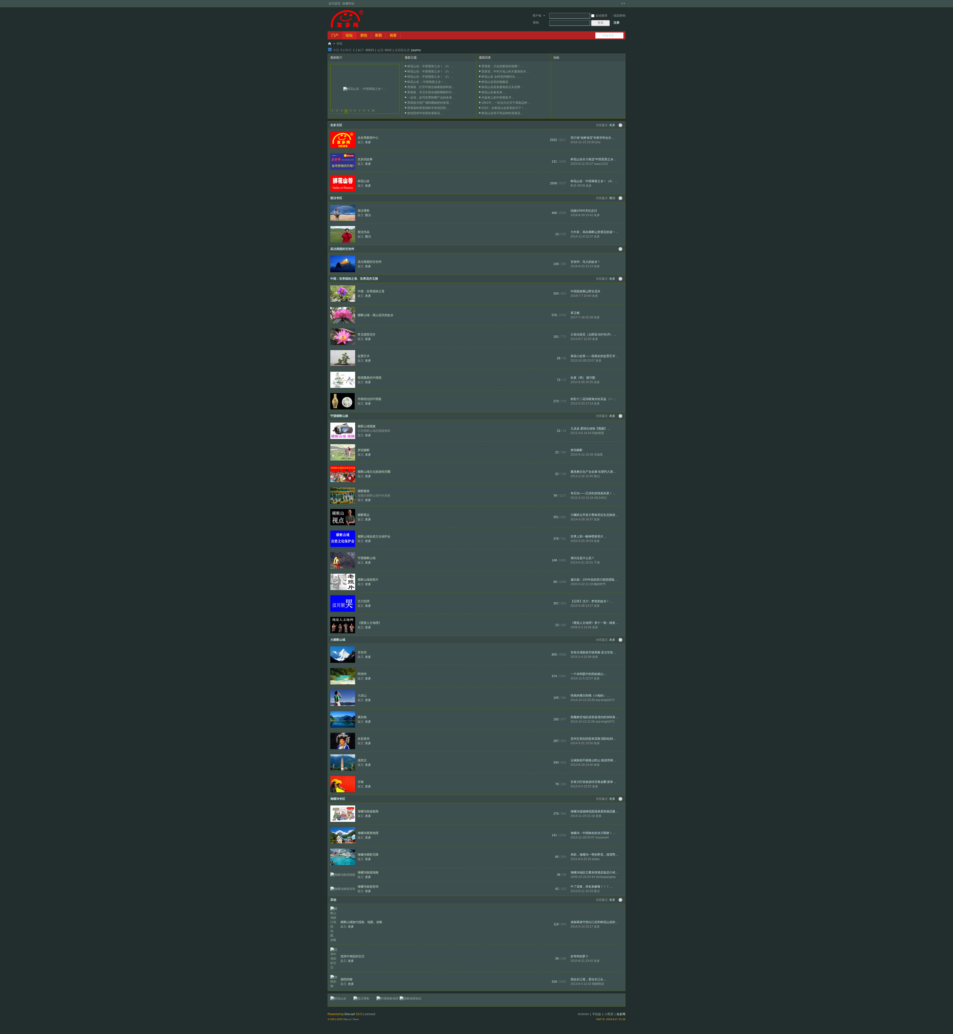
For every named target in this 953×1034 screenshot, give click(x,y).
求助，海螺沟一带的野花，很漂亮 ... (594, 854)
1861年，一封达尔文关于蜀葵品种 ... (505, 102)
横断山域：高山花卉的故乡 (375, 315)
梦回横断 (364, 450)
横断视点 (364, 515)
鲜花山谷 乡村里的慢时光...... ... (501, 76)
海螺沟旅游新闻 (368, 811)
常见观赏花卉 (366, 334)
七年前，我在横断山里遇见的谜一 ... (594, 232)
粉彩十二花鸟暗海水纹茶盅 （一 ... (593, 399)
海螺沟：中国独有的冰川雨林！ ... (593, 833)
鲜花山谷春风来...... (494, 92)
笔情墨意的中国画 (369, 377)
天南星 (598, 454)
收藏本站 (348, 3)
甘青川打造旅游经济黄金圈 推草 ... (593, 782)
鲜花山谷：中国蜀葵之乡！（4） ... (430, 66)
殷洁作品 (364, 232)
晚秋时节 (600, 584)
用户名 (537, 15)
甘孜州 (362, 652)
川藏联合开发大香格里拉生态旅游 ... (594, 515)
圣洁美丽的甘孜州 (342, 249)
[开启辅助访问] (618, 3)
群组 (363, 35)
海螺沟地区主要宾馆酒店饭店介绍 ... (594, 872)
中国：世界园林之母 (371, 291)
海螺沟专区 (337, 799)
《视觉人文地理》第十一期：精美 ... (594, 623)
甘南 (361, 782)
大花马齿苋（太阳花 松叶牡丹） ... (593, 334)
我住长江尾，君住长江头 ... (588, 979)
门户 (334, 35)
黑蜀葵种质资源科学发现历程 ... (428, 108)
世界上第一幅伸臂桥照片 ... (588, 536)
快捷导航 (608, 35)
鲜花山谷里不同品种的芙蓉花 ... (502, 113)
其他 (333, 899)
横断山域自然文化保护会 (374, 536)
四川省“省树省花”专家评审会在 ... (592, 137)
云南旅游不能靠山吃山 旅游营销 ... (593, 760)
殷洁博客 (364, 210)
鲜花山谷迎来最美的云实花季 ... (502, 87)
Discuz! (349, 1014)
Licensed (369, 1014)
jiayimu (416, 50)
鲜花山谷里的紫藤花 (494, 82)
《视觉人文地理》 (369, 623)
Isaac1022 (601, 164)
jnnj (597, 142)
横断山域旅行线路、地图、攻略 (361, 922)
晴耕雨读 (598, 984)
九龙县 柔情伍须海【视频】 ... (590, 428)
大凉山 (362, 695)
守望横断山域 (366, 558)
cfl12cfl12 (600, 498)
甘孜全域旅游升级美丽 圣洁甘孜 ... (593, 652)
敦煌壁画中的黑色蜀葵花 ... (425, 113)
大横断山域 (337, 639)
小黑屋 (608, 1014)
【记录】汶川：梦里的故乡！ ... (591, 601)
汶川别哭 (364, 601)
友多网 (330, 43)
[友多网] (347, 19)
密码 (536, 22)
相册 (393, 35)
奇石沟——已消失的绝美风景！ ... (593, 493)
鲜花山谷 (364, 181)
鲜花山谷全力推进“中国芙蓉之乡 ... (593, 159)
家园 (378, 35)
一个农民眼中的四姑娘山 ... (588, 674)
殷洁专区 (336, 198)
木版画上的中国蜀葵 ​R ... (497, 97)
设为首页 (334, 3)
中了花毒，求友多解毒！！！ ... (591, 886)
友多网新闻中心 (368, 137)
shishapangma (606, 877)
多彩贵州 (364, 738)
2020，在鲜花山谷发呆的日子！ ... (504, 108)
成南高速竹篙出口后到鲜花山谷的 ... (594, 922)
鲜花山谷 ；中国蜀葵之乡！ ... (427, 82)
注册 (616, 22)
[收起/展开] (620, 125)
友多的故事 (365, 159)
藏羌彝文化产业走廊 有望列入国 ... (593, 471)
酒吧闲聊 (346, 979)
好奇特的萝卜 (579, 956)
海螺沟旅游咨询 (368, 886)
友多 (612, 125)
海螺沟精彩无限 (368, 854)
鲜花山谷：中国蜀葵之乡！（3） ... (430, 71)
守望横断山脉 (339, 416)
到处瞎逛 (598, 433)
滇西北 (362, 760)
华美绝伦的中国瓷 (369, 399)
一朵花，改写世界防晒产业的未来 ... (431, 97)
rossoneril (602, 837)
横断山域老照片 (368, 579)
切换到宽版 (623, 3)
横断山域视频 (366, 426)
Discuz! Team (351, 1019)
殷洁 (612, 198)
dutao (596, 859)
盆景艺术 (364, 356)
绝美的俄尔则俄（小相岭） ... (590, 695)
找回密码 (619, 15)
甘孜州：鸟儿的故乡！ (585, 262)
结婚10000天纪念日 (584, 210)
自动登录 (602, 15)
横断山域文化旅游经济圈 (374, 471)
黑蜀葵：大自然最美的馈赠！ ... (502, 66)
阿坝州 (362, 674)
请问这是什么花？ (582, 558)
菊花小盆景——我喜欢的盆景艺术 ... (594, 356)
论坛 (349, 35)
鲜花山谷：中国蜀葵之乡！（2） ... (430, 76)
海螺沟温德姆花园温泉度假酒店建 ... (594, 811)
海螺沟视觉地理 (368, 833)
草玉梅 (575, 313)
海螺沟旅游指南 (368, 872)
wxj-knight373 (605, 700)
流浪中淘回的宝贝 (352, 956)
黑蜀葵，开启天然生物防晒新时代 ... (431, 92)
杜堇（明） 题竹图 (583, 377)
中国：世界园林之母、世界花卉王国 (354, 278)
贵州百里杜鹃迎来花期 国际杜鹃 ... (593, 738)
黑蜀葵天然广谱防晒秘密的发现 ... (429, 102)
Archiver (583, 1014)
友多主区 (336, 125)
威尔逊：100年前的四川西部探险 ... (594, 579)
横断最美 (364, 491)
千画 (597, 562)
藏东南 (362, 717)
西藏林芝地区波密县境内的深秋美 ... (594, 717)
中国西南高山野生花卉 (585, 291)
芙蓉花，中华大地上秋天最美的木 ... (505, 71)
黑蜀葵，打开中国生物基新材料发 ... (431, 87)
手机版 (596, 1014)
